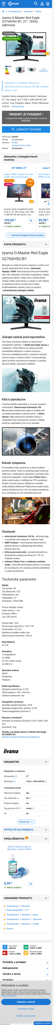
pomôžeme (25, 120)
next (48, 204)
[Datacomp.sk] (3, 11)
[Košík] (48, 3)
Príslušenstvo (15, 11)
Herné (38, 11)
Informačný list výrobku (21, 145)
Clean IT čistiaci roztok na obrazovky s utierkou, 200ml (19, 848)
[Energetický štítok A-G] (9, 70)
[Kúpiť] (31, 220)
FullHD (36, 924)
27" (27, 910)
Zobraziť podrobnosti (9, 996)
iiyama (10, 928)
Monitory (28, 11)
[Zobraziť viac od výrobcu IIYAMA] (11, 751)
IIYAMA (15, 142)
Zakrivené (37, 919)
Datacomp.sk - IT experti (13, 4)
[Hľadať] (36, 3)
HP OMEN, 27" (19, 168)
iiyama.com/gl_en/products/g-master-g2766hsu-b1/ (21, 737)
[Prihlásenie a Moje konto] (42, 4)
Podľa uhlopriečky (15, 910)
